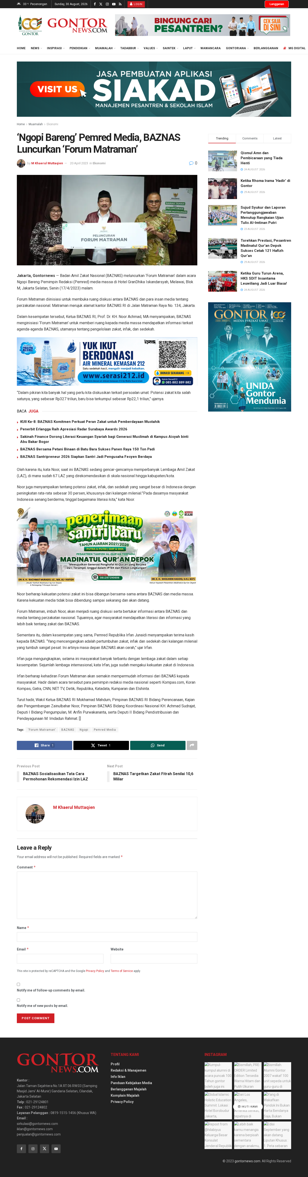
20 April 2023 (79, 163)
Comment (26, 867)
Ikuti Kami (249, 1106)
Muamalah (104, 48)
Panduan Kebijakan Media (131, 1083)
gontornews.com (247, 1161)
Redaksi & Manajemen (128, 1070)
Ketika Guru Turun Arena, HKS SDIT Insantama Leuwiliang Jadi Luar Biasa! (264, 278)
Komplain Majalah (125, 1095)
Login (137, 4)
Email (23, 949)
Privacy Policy (95, 971)
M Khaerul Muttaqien (47, 163)
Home (21, 48)
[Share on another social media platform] (192, 745)
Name (23, 927)
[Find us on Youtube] (114, 4)
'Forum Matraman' (42, 729)
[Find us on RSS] (120, 4)
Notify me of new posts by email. (42, 1006)
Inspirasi (54, 48)
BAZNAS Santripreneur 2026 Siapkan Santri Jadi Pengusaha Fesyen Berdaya (86, 456)
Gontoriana (236, 48)
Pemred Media (105, 729)
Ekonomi (52, 124)
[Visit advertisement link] (202, 25)
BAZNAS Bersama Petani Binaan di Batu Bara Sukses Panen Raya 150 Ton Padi (87, 449)
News (35, 48)
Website (117, 949)
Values (149, 48)
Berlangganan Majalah (129, 1089)
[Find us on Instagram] (107, 4)
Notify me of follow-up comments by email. (51, 990)
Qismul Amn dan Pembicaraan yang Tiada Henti (261, 158)
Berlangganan (266, 48)
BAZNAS (67, 729)
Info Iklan (118, 1077)
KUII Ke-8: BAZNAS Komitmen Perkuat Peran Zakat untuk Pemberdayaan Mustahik (90, 422)
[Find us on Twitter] (101, 4)
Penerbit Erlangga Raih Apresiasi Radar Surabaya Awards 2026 (73, 429)
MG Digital (297, 48)
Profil (115, 1064)
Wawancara (210, 48)
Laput (188, 48)
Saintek (169, 48)
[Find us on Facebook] (95, 4)
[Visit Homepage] (62, 25)
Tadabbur (128, 48)
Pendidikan (78, 48)
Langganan (277, 4)
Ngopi (84, 729)
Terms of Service (122, 971)
